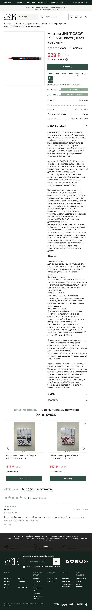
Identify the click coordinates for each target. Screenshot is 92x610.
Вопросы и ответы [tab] (36, 489)
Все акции (51, 582)
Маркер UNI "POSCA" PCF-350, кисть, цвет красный (21, 520)
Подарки (53, 2)
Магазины (41, 2)
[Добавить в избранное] (41, 423)
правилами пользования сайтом (48, 567)
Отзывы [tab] (11, 489)
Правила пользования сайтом (38, 596)
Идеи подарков (79, 585)
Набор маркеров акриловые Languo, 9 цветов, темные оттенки (21, 457)
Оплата (51, 393)
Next (76, 75)
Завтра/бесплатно (74, 89)
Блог (6, 588)
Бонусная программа (66, 579)
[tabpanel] (46, 510)
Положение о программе (67, 585)
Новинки (20, 2)
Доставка (52, 400)
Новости (21, 582)
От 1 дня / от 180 (70, 94)
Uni (86, 105)
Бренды (21, 578)
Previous (6, 452)
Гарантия (36, 582)
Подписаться (56, 561)
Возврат (36, 585)
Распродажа (30, 2)
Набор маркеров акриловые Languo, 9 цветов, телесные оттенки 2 (65, 457)
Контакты (8, 578)
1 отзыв (63, 48)
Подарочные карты (81, 579)
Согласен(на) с (43, 567)
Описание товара (56, 125)
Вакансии (8, 582)
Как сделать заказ (37, 589)
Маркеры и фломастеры (78, 118)
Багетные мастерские (22, 586)
